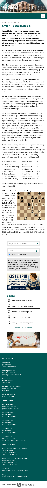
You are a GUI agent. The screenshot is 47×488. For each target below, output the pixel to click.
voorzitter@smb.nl (9, 366)
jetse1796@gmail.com (10, 408)
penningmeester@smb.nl (11, 374)
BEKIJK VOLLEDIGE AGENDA (23, 327)
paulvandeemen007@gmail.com (14, 440)
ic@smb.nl (6, 382)
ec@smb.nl (6, 390)
